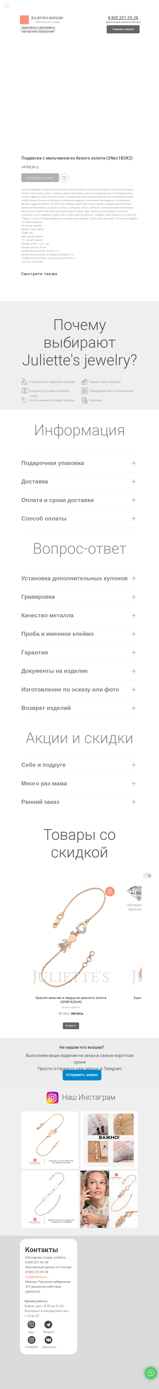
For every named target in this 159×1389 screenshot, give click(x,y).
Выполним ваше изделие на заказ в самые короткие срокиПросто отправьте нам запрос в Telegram (80, 1062)
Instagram (31, 1346)
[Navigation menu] (6, 6)
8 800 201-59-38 (36, 1262)
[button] (123, 29)
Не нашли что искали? (81, 1047)
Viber (31, 1332)
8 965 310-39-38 (36, 1272)
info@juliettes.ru (36, 1277)
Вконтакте (49, 1347)
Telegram (48, 1331)
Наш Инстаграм (88, 1097)
